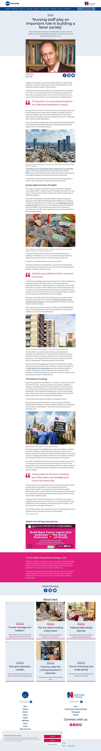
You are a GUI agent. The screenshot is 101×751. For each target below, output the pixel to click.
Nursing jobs (76, 712)
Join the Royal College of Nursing (76, 709)
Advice (29, 9)
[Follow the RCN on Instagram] (74, 726)
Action (60, 9)
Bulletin (29, 76)
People (36, 9)
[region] (32, 739)
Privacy (64, 743)
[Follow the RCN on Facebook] (71, 726)
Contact (76, 715)
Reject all (52, 740)
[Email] (73, 75)
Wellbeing (44, 9)
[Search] (31, 702)
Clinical (22, 9)
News (8, 9)
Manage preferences (53, 744)
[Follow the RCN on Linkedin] (80, 726)
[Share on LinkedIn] (69, 75)
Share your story (25, 729)
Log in (76, 706)
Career (53, 9)
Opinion (14, 9)
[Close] (60, 732)
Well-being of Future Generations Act (40, 368)
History (67, 9)
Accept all (52, 736)
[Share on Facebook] (64, 75)
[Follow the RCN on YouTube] (77, 726)
